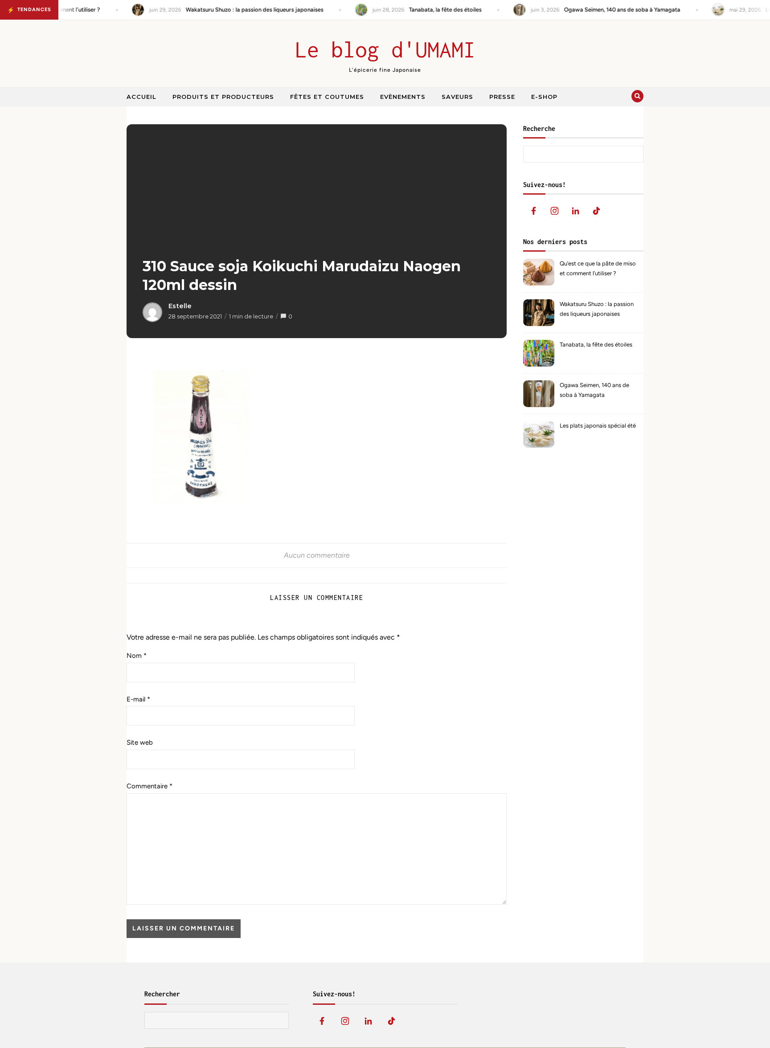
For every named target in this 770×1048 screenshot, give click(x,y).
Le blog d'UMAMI (385, 49)
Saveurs (457, 96)
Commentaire (149, 786)
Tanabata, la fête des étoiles (596, 344)
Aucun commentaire (317, 555)
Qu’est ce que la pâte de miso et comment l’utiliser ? (598, 268)
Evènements (403, 96)
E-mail (138, 699)
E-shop (544, 96)
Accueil (141, 96)
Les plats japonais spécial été (598, 425)
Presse (502, 96)
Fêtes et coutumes (327, 96)
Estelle (180, 306)
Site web (140, 742)
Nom (137, 656)
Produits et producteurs (223, 96)
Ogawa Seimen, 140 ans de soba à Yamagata (594, 390)
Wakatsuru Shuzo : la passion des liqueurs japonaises (597, 309)
